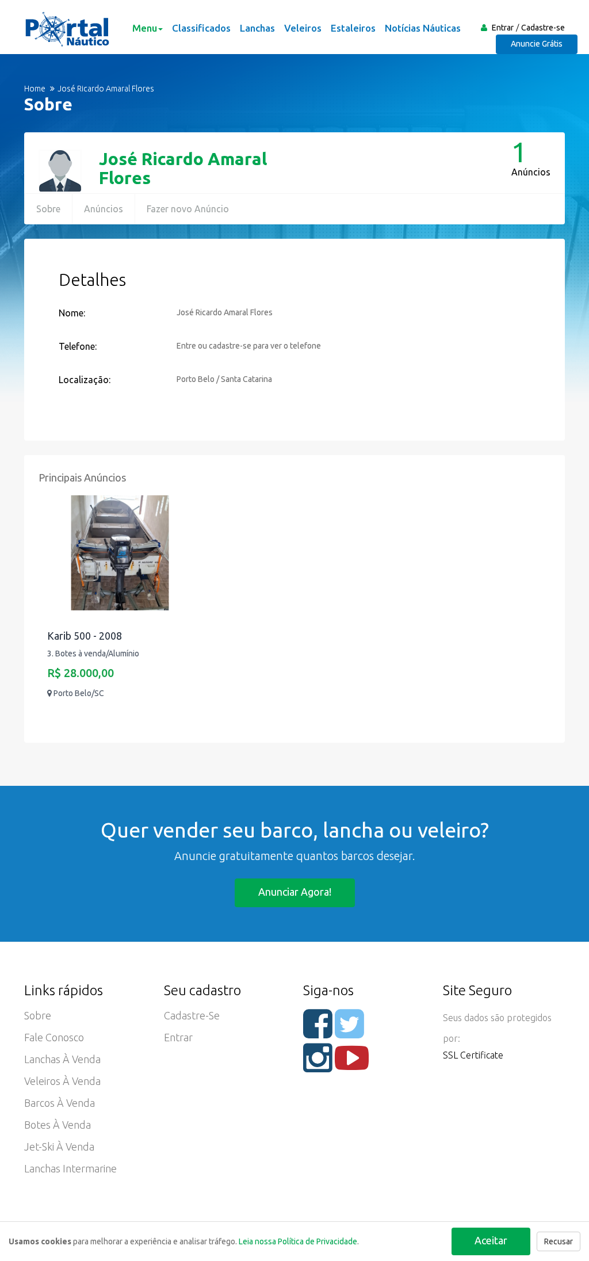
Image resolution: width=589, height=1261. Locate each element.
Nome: (72, 313)
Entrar (503, 27)
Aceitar (491, 1240)
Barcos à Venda (59, 1103)
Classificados (201, 27)
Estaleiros (353, 27)
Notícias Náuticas (423, 27)
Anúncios (103, 209)
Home (34, 88)
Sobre (48, 209)
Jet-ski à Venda (59, 1146)
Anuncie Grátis (537, 43)
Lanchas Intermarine (70, 1168)
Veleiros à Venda (62, 1081)
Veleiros (303, 27)
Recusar (558, 1241)
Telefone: (78, 346)
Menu (144, 27)
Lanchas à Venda (62, 1059)
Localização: (84, 380)
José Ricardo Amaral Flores (183, 168)
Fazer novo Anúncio (188, 209)
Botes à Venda (57, 1124)
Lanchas (257, 27)
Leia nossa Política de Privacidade (298, 1241)
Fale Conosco (54, 1037)
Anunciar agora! (294, 891)
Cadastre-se (543, 27)
